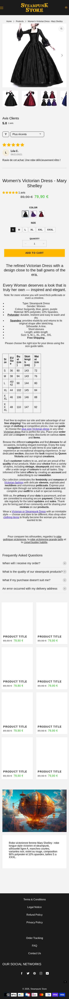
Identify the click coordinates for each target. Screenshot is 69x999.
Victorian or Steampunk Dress (29, 511)
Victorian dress (12, 431)
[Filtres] (5, 134)
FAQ (34, 945)
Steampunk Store (38, 989)
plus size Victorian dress (35, 429)
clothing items (11, 517)
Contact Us (34, 953)
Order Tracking (34, 938)
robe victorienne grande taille (46, 539)
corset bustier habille (35, 542)
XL (32, 229)
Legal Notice (34, 907)
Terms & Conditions (34, 899)
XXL (40, 229)
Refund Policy (34, 914)
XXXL (50, 229)
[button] (34, 83)
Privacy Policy (34, 922)
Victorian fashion (13, 482)
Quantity (34, 239)
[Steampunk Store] (34, 7)
